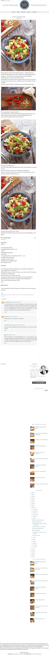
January (34, 547)
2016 (32, 507)
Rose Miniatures (7, 302)
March (34, 543)
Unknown (6, 316)
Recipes (23, 12)
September (35, 514)
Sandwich (32, 294)
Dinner (5, 294)
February (34, 545)
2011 (32, 556)
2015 (32, 549)
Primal (22, 294)
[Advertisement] (39, 399)
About (18, 12)
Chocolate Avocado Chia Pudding (41, 484)
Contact (34, 12)
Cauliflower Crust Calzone (40, 477)
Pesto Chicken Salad (36, 535)
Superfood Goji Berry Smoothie (38, 520)
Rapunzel (15, 249)
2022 (32, 496)
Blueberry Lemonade (36, 530)
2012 (32, 554)
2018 (32, 503)
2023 (32, 494)
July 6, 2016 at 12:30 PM (16, 302)
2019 (32, 501)
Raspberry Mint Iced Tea (37, 521)
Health (29, 12)
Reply (5, 312)
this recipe (22, 255)
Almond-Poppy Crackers (40, 618)
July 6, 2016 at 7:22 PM (20, 325)
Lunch (17, 294)
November (35, 511)
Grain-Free (14, 294)
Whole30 (3, 296)
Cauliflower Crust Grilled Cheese (41, 439)
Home (13, 12)
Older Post (34, 364)
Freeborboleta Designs (36, 654)
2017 (32, 505)
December (35, 509)
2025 (32, 492)
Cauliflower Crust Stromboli (40, 471)
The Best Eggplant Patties (40, 599)
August (34, 516)
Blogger (27, 652)
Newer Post (3, 364)
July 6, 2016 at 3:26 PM (13, 316)
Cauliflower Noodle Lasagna (40, 446)
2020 (32, 500)
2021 (32, 498)
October (34, 512)
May (33, 539)
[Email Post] (2, 293)
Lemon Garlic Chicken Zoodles (41, 612)
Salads (28, 294)
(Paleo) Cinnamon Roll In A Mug (41, 458)
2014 (32, 551)
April (34, 541)
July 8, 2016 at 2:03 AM (10, 335)
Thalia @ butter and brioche (10, 325)
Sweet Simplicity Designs (17, 654)
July (33, 518)
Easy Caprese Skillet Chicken (37, 528)
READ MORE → (33, 377)
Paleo (20, 294)
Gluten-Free (9, 294)
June (33, 537)
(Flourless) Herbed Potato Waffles (38, 526)
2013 (32, 553)
